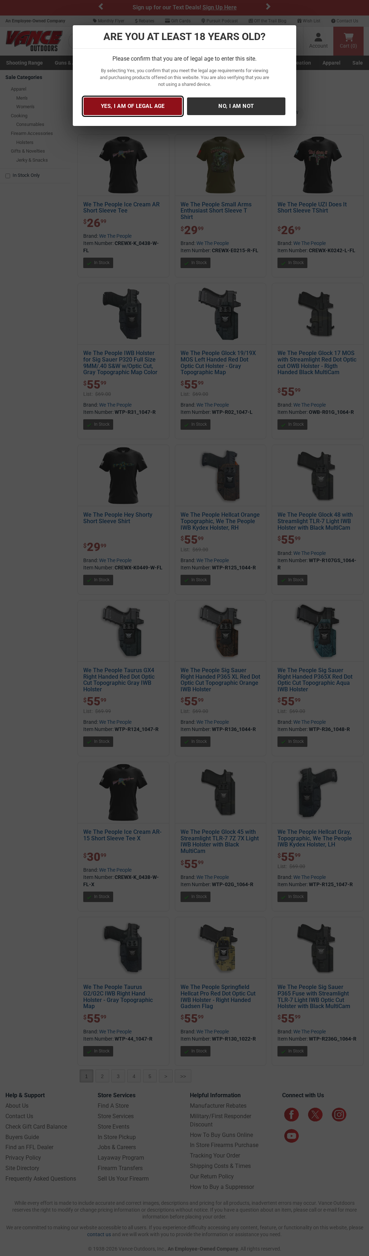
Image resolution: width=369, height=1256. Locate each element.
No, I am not (236, 106)
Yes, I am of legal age (133, 106)
